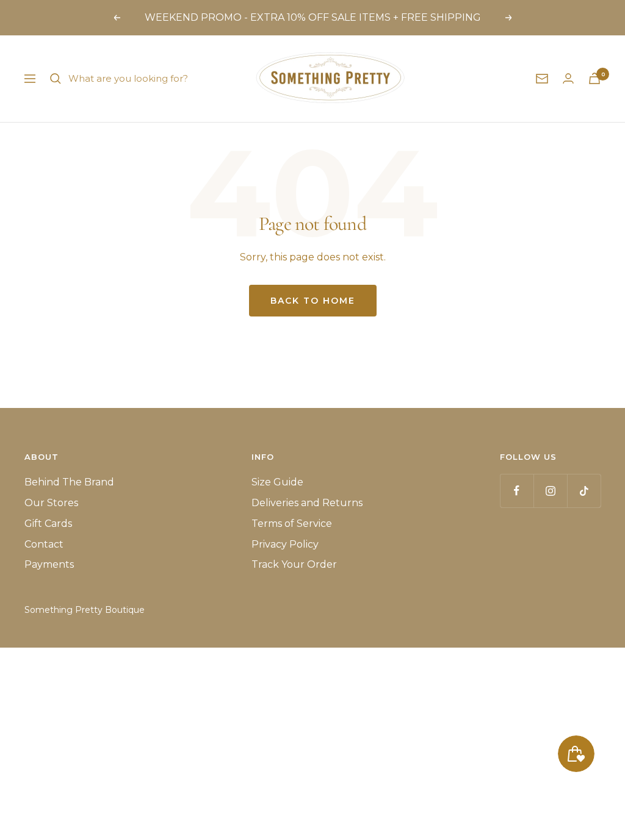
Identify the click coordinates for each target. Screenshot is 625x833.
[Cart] (594, 78)
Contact (43, 544)
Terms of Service (291, 523)
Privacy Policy (285, 544)
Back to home (312, 300)
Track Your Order (294, 564)
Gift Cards (48, 523)
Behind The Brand (69, 482)
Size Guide (277, 482)
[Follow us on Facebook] (516, 490)
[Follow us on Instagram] (550, 490)
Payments (49, 564)
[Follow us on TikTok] (584, 490)
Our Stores (51, 503)
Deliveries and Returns (307, 503)
